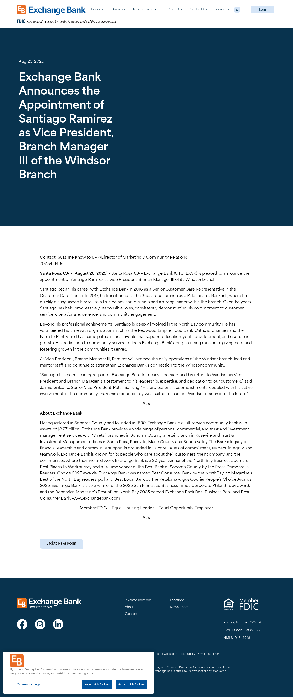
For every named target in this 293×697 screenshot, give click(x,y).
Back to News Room (61, 543)
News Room (179, 607)
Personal (97, 9)
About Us (175, 9)
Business (118, 9)
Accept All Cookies (131, 684)
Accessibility (187, 654)
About (129, 607)
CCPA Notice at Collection (160, 654)
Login (262, 9)
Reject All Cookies (97, 684)
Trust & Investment (147, 9)
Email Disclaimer (208, 654)
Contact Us (198, 9)
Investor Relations (138, 600)
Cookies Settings (28, 684)
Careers (131, 614)
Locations (221, 9)
